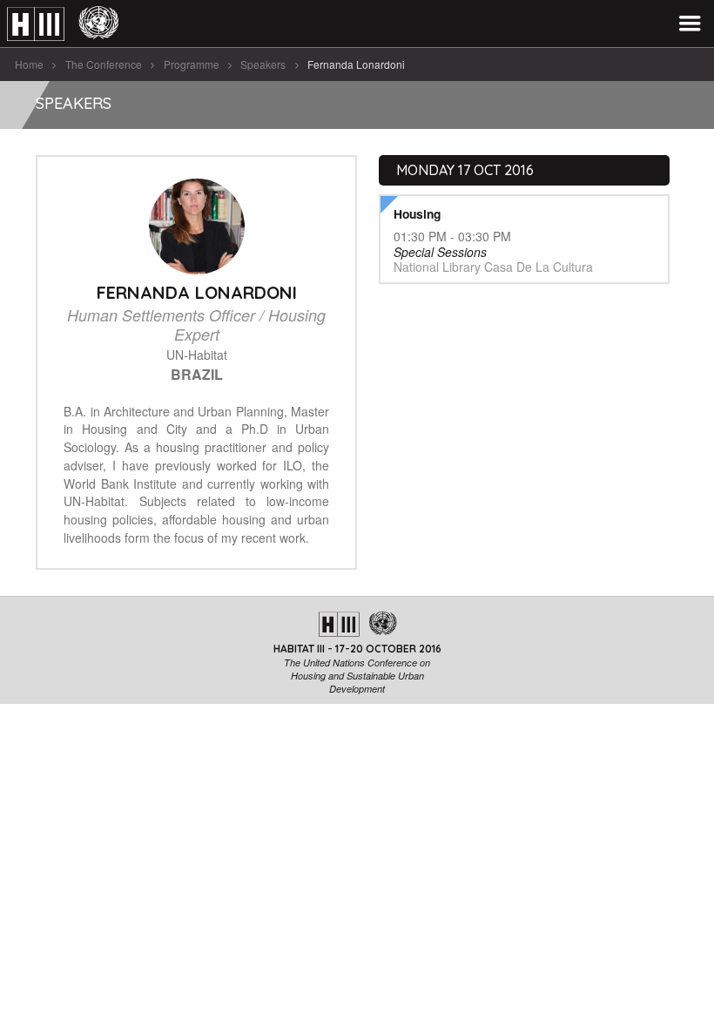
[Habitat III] (62, 24)
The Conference (103, 64)
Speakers (263, 64)
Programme (191, 64)
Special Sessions (440, 251)
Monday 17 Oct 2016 (465, 170)
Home (29, 64)
